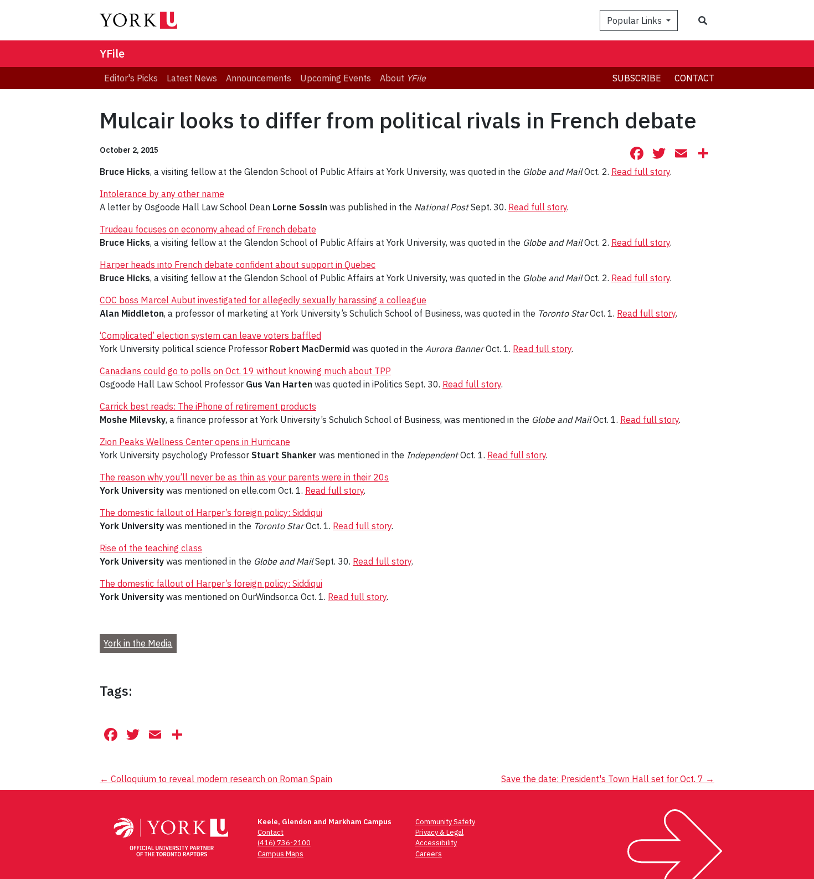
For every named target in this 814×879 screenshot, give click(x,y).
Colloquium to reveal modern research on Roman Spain (216, 778)
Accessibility (436, 842)
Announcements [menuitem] (258, 78)
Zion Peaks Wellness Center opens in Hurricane (195, 441)
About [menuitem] (403, 78)
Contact (694, 78)
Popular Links (635, 20)
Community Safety (445, 821)
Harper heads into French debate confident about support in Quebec (237, 264)
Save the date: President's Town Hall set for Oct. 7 (607, 778)
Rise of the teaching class (151, 548)
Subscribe (636, 78)
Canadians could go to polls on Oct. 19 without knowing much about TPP (245, 370)
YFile (112, 53)
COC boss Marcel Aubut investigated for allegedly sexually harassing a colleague (263, 300)
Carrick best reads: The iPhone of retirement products (208, 406)
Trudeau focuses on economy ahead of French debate (208, 229)
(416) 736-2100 (284, 842)
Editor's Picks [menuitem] (131, 78)
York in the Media (138, 643)
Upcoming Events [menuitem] (335, 78)
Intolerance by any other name (162, 193)
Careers (428, 854)
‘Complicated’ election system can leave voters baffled (210, 335)
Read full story (640, 171)
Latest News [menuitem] (192, 78)
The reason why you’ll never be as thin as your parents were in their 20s (244, 477)
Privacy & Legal (439, 832)
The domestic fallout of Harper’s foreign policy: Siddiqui (211, 512)
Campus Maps (280, 854)
